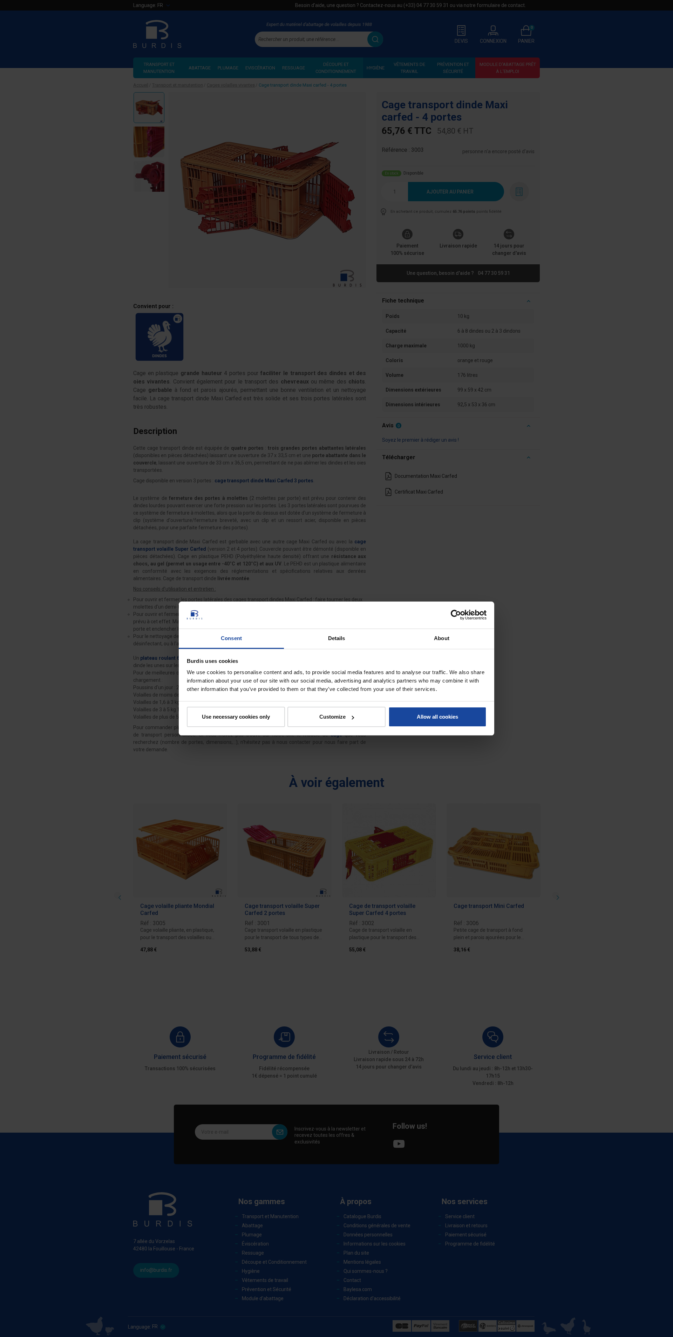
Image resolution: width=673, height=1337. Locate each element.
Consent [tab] (231, 638)
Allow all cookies (437, 717)
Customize (332, 717)
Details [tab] (336, 638)
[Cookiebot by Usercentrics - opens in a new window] (456, 615)
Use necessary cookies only (236, 717)
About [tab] (441, 638)
